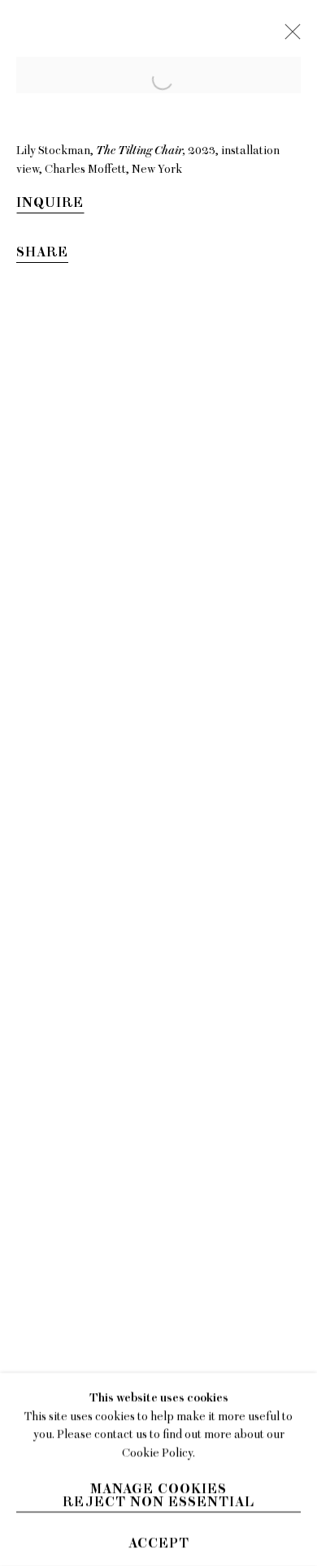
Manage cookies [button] (158, 1488)
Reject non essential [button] (158, 1501)
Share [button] (42, 252)
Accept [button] (158, 1543)
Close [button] (288, 36)
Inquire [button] (50, 202)
